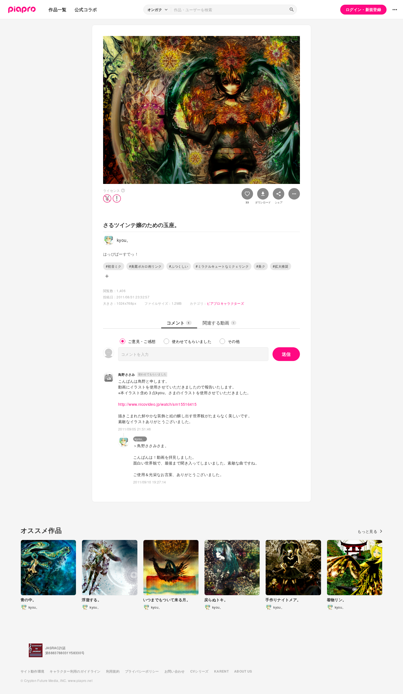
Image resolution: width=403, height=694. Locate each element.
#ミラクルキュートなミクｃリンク (222, 266)
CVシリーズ (199, 671)
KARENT (221, 671)
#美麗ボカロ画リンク (145, 266)
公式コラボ (86, 9)
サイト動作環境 (32, 671)
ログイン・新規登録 (363, 9)
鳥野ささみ (126, 374)
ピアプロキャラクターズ (225, 303)
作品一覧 (57, 9)
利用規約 (113, 671)
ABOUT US (243, 671)
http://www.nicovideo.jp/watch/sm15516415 (157, 404)
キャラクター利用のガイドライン (75, 671)
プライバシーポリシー (142, 671)
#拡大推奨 (280, 266)
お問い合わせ (174, 671)
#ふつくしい (178, 266)
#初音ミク (113, 266)
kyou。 (140, 438)
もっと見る (367, 531)
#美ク (260, 266)
